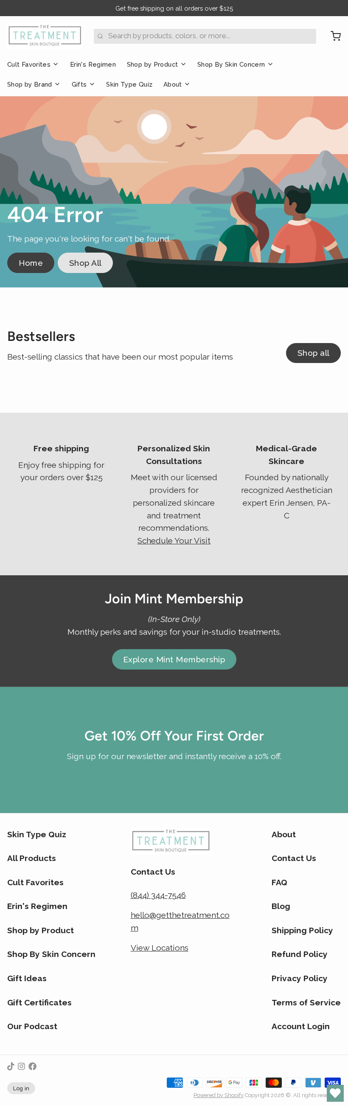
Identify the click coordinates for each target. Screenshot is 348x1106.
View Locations (159, 947)
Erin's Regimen (93, 64)
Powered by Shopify (219, 1095)
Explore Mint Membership (174, 659)
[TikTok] (10, 1066)
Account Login (301, 1026)
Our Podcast (32, 1026)
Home (31, 262)
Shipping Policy (302, 930)
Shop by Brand (29, 84)
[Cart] (332, 36)
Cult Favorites (29, 64)
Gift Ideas (27, 978)
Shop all (313, 352)
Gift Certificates (39, 1002)
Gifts (79, 84)
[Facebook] (32, 1066)
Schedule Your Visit (174, 540)
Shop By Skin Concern (231, 64)
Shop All (85, 262)
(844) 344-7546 (158, 895)
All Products (31, 858)
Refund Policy (300, 954)
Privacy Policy (300, 978)
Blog (281, 906)
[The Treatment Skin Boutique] (45, 36)
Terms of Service (306, 1002)
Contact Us (294, 858)
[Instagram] (21, 1066)
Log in (21, 1088)
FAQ (279, 882)
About (172, 84)
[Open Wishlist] (335, 1093)
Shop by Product (152, 64)
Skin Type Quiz (129, 84)
